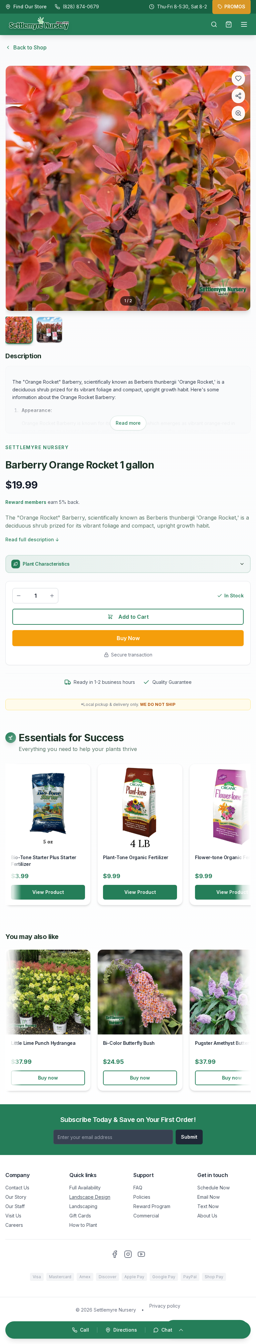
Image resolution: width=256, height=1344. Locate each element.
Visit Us (13, 1215)
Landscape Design (89, 1197)
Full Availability (85, 1187)
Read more (128, 423)
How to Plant (83, 1225)
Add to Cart (133, 616)
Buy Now (128, 638)
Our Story (15, 1197)
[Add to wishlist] (238, 78)
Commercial (146, 1215)
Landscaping (83, 1206)
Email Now (208, 1197)
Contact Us (17, 1187)
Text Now (208, 1206)
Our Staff (15, 1206)
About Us (207, 1215)
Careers (14, 1225)
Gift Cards (80, 1215)
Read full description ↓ (32, 539)
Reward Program (151, 1206)
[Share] (238, 95)
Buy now (48, 1078)
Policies (141, 1197)
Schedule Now (213, 1187)
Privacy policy (164, 1306)
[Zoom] (238, 113)
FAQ (137, 1187)
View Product (48, 892)
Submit (189, 1137)
